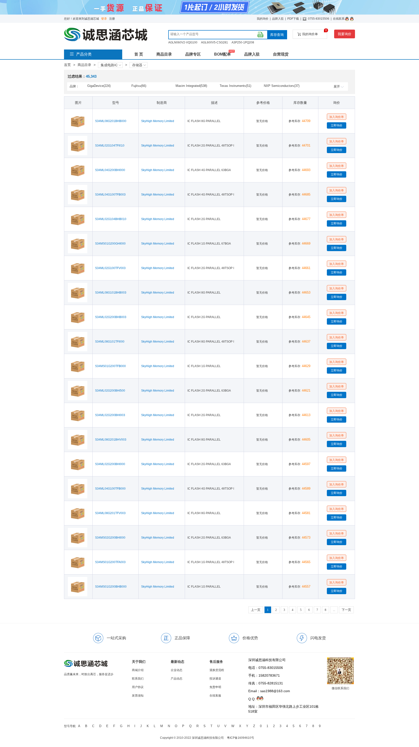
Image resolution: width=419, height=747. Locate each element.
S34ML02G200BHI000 (110, 464)
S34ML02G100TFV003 (110, 268)
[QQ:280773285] (347, 18)
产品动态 (176, 678)
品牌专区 (193, 54)
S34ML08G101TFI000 (109, 341)
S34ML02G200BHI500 (110, 390)
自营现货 (281, 54)
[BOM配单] (260, 35)
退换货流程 (217, 670)
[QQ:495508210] (352, 18)
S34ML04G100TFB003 (110, 194)
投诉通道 (215, 678)
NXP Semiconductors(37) (281, 86)
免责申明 (215, 687)
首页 (67, 65)
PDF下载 (293, 18)
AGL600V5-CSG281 (214, 42)
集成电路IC (109, 65)
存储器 (137, 65)
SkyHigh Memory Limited (157, 121)
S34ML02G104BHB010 (110, 219)
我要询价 (344, 34)
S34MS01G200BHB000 (111, 586)
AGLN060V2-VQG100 (182, 42)
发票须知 (138, 695)
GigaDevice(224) (99, 86)
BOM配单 (222, 54)
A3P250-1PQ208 (243, 42)
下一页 (346, 610)
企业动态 (176, 670)
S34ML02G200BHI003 (110, 415)
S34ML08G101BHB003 (110, 292)
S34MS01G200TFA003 (110, 562)
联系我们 (138, 678)
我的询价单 (314, 33)
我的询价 (262, 18)
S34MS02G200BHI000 (110, 537)
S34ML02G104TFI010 (109, 145)
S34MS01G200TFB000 (110, 366)
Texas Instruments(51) (235, 86)
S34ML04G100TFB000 (110, 488)
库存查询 (277, 35)
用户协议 (138, 687)
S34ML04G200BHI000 (110, 170)
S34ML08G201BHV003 (110, 439)
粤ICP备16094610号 (240, 737)
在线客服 (215, 695)
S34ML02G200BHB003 (110, 317)
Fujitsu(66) (138, 86)
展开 (337, 86)
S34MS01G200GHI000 (110, 243)
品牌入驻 (278, 18)
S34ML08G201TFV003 (110, 513)
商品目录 (164, 54)
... (334, 610)
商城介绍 (138, 670)
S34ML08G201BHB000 (110, 121)
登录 (104, 18)
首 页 (138, 54)
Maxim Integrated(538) (191, 86)
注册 (112, 18)
